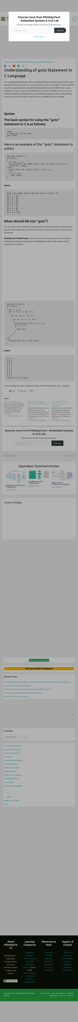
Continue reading (39, 36)
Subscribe (60, 30)
